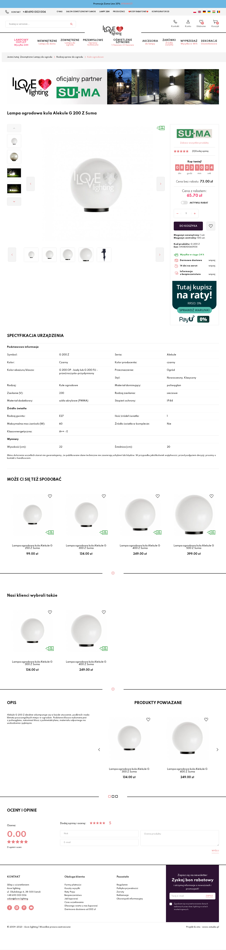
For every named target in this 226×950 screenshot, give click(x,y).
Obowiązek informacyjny (130, 899)
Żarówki (169, 42)
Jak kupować (71, 899)
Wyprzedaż (188, 42)
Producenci (119, 12)
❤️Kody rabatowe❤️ (138, 12)
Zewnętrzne (70, 42)
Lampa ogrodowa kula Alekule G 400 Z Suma (140, 546)
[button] (14, 128)
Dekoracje (209, 42)
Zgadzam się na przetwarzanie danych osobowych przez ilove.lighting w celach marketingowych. (191, 906)
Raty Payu (69, 892)
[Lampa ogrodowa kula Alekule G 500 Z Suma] (86, 255)
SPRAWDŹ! (127, 4)
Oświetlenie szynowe (123, 42)
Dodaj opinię (202, 151)
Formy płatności (72, 885)
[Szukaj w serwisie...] (71, 24)
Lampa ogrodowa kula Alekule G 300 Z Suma (86, 546)
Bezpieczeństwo (73, 895)
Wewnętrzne (47, 42)
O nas (60, 12)
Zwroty (120, 892)
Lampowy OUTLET (21, 42)
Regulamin (122, 885)
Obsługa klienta (74, 877)
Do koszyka (188, 226)
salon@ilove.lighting (17, 899)
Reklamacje (123, 895)
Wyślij (215, 851)
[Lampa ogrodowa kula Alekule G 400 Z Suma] (67, 255)
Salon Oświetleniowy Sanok (81, 12)
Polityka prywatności (127, 888)
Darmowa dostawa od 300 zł (80, 909)
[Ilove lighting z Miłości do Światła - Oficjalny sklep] (113, 30)
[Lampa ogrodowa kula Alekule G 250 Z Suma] (31, 255)
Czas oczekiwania (74, 902)
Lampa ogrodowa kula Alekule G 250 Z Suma (32, 546)
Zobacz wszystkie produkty (194, 143)
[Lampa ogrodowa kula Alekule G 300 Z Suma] (49, 255)
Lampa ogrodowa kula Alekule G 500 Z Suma (194, 546)
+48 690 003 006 (34, 12)
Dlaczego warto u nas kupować (81, 906)
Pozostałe (123, 877)
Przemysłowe (93, 42)
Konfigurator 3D (160, 12)
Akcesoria (150, 42)
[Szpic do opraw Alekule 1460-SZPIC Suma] (104, 255)
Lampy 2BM (104, 12)
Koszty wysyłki (72, 888)
